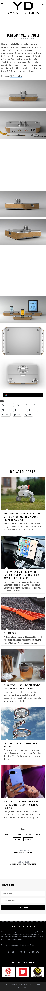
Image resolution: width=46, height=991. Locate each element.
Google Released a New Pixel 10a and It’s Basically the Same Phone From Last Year (21, 804)
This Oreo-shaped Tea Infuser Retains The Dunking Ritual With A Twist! (22, 687)
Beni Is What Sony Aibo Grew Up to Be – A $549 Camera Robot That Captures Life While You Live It (23, 516)
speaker (28, 839)
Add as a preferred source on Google (24, 395)
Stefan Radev (16, 76)
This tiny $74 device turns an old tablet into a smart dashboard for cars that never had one (21, 575)
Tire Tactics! (10, 633)
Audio (28, 834)
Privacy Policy (29, 945)
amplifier (17, 834)
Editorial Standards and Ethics (12, 945)
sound (17, 839)
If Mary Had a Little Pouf (23, 851)
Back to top (22, 987)
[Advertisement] (23, 24)
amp (6, 834)
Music (39, 834)
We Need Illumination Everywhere (23, 863)
